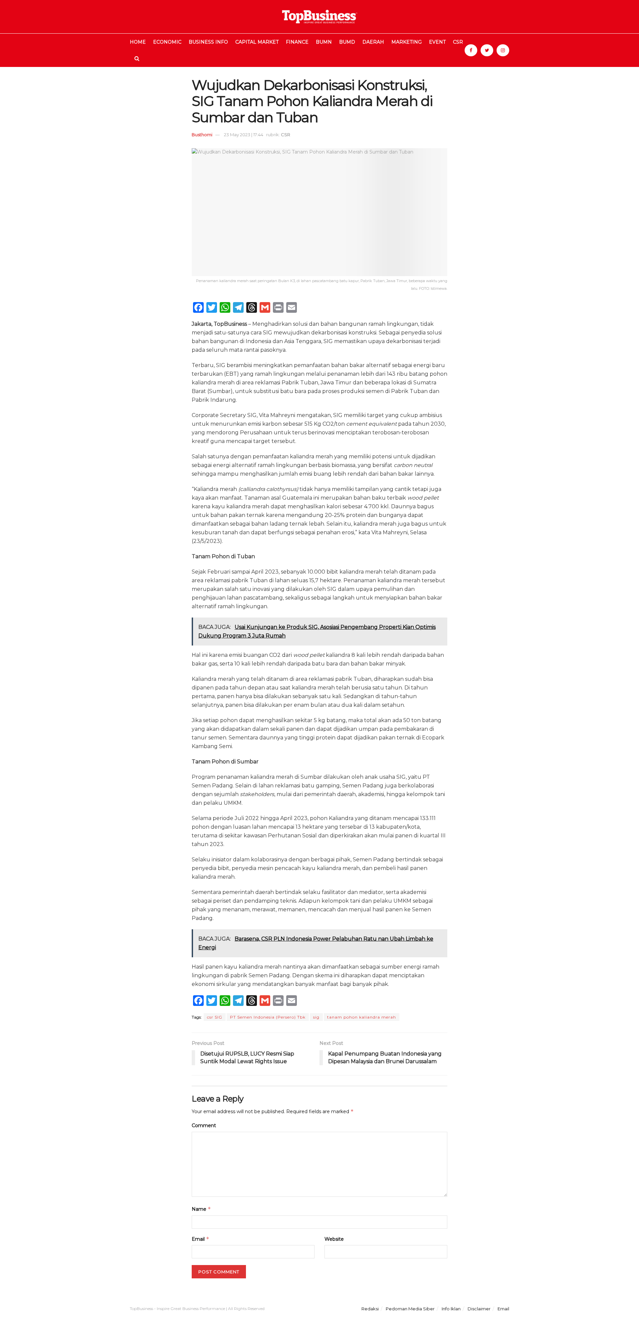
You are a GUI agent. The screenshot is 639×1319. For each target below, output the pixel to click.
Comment (204, 1125)
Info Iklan (451, 1308)
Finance (297, 42)
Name (201, 1209)
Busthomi (202, 134)
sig (316, 1017)
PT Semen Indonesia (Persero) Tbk (268, 1017)
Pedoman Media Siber (410, 1308)
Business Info (208, 42)
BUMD (347, 42)
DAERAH (373, 42)
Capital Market (257, 42)
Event (437, 42)
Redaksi (370, 1308)
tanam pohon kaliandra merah (361, 1017)
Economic (167, 42)
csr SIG (214, 1017)
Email (200, 1239)
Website (334, 1239)
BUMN (324, 42)
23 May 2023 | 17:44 (243, 134)
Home (138, 42)
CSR (458, 42)
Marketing (406, 42)
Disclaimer (479, 1308)
